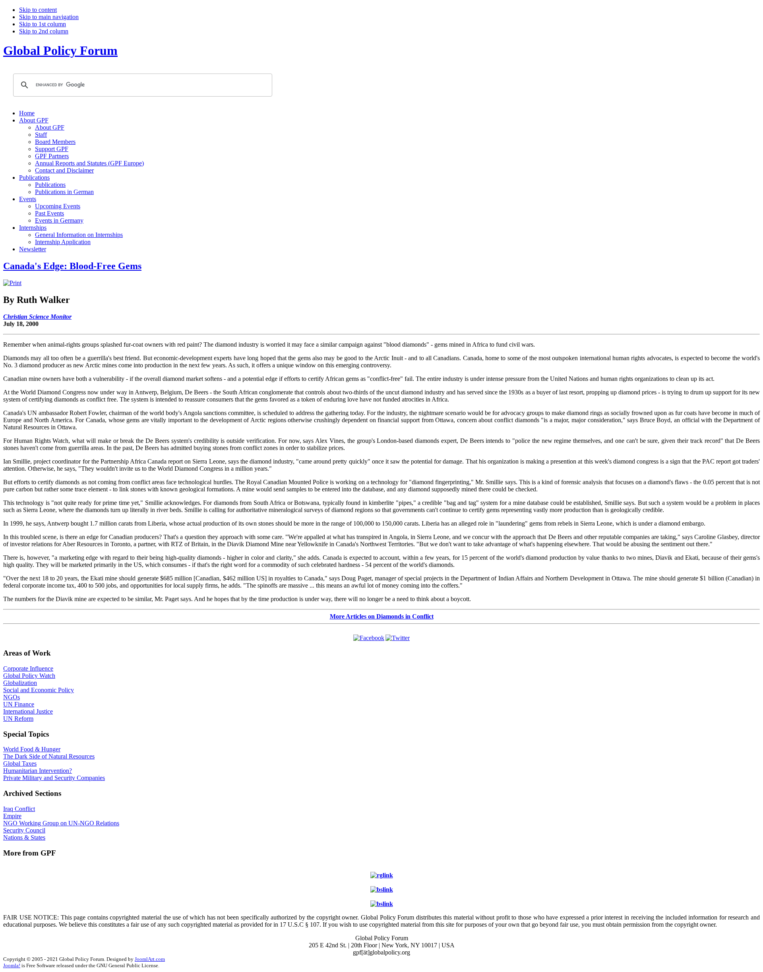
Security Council (24, 830)
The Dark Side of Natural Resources (49, 756)
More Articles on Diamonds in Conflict (382, 616)
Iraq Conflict (19, 808)
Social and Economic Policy (38, 690)
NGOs (11, 697)
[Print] (12, 282)
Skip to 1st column (42, 24)
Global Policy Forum (60, 50)
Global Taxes (20, 763)
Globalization (20, 682)
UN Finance (18, 704)
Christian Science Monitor (37, 316)
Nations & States (24, 837)
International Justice (28, 711)
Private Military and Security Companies (54, 777)
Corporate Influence (28, 668)
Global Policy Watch (29, 675)
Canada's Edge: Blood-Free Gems (72, 266)
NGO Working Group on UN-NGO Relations (61, 823)
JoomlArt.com (150, 959)
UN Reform (18, 718)
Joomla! (11, 965)
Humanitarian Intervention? (37, 770)
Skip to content (38, 9)
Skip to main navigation (49, 17)
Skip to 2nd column (43, 31)
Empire (12, 816)
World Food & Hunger (31, 749)
